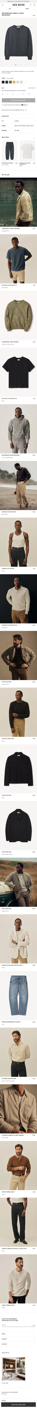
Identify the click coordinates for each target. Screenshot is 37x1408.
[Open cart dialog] (34, 5)
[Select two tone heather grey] (17, 82)
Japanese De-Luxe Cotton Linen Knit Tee (24, 163)
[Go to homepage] (18, 5)
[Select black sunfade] (3, 82)
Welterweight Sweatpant (7, 163)
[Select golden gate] (14, 82)
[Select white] (25, 82)
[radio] (3, 94)
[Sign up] (33, 1325)
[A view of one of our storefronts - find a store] (13, 1368)
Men (10, 8)
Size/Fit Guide (32, 87)
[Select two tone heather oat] (21, 82)
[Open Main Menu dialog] (2, 4)
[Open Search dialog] (31, 5)
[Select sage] (10, 82)
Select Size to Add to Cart (18, 100)
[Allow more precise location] (25, 110)
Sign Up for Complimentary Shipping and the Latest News (10, 1319)
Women (27, 8)
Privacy (4, 1401)
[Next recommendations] (34, 138)
